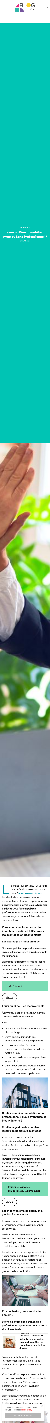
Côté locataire (36, 1336)
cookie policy (26, 1409)
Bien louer (25, 227)
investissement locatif (30, 893)
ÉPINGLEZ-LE (26, 1093)
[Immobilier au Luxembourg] (25, 7)
